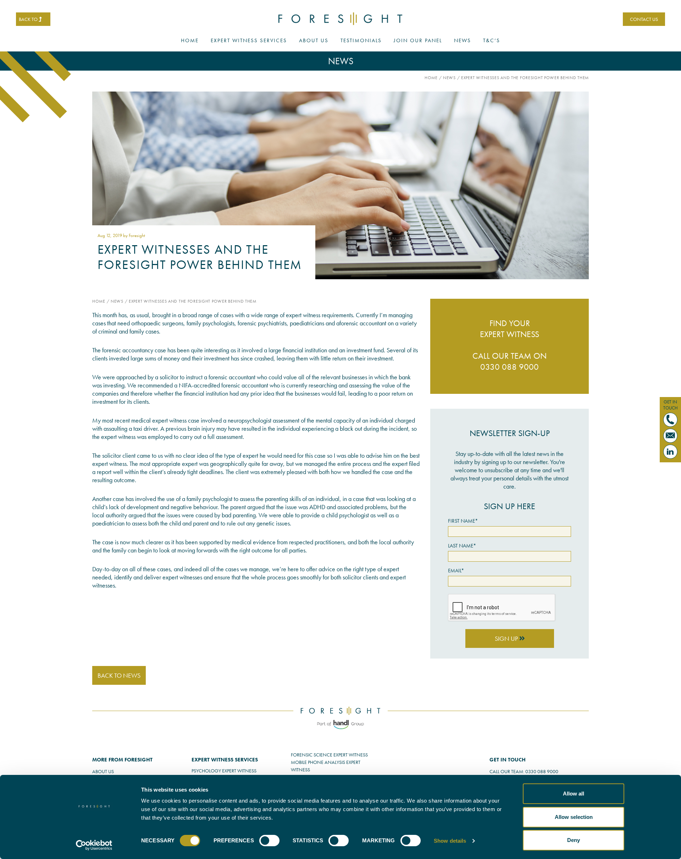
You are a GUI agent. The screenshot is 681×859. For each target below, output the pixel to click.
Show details (450, 841)
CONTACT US (644, 19)
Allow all (573, 794)
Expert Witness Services (249, 40)
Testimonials (361, 40)
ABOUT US (103, 771)
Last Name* (462, 545)
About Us (313, 40)
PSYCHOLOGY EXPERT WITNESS (224, 770)
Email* (456, 570)
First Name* (463, 520)
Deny (573, 840)
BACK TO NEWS (119, 675)
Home (190, 40)
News (462, 40)
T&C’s (491, 40)
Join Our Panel (418, 40)
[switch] (269, 840)
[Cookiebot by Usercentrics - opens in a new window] (94, 845)
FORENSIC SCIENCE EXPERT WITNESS (329, 754)
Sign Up (506, 638)
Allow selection (574, 817)
